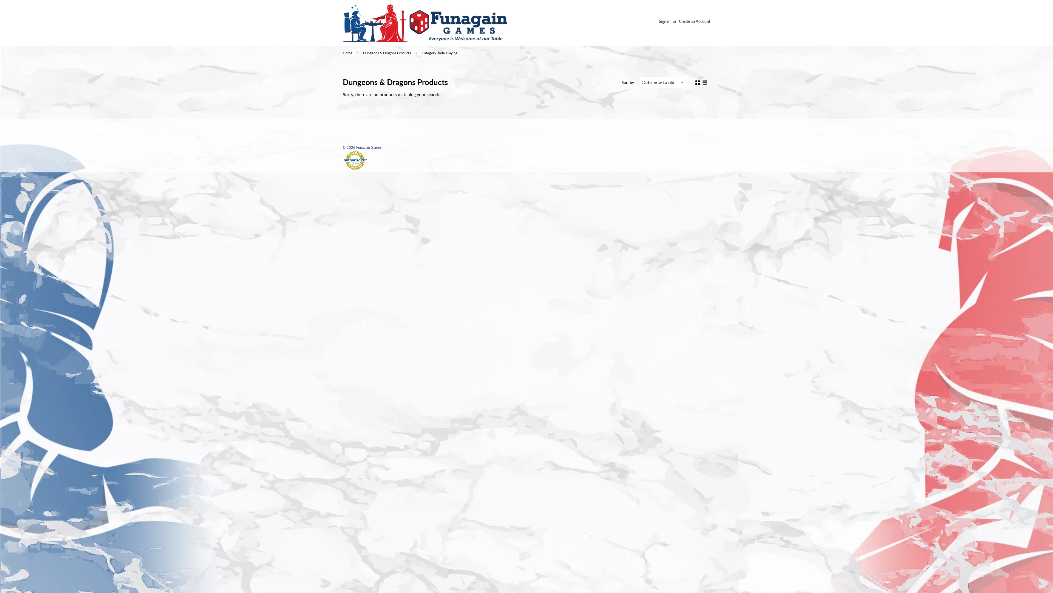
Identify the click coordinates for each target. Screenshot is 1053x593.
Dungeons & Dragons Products (387, 53)
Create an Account (694, 21)
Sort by (628, 82)
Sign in (664, 21)
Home (347, 53)
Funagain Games (369, 147)
